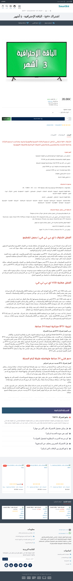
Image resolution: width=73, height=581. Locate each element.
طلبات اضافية (67, 110)
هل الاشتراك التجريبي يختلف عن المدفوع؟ (51, 443)
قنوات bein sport (50, 397)
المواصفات (61, 135)
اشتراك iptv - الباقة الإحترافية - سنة (13, 487)
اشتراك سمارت (22, 400)
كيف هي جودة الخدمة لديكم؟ (57, 433)
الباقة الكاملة (67, 502)
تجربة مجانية (7, 400)
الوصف (69, 135)
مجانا (14, 400)
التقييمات (53, 135)
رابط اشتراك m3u (39, 397)
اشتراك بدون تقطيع (27, 397)
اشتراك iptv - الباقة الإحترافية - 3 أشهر (59, 487)
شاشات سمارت (33, 400)
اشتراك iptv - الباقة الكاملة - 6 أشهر (33, 507)
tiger (45, 400)
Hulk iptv (50, 101)
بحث (46, 11)
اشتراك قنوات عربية (65, 400)
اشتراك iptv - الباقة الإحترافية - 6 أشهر (36, 487)
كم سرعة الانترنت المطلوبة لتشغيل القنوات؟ (50, 438)
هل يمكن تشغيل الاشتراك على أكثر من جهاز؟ (50, 428)
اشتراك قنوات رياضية (13, 397)
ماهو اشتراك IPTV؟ (60, 417)
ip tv (56, 400)
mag (40, 400)
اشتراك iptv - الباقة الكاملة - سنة (56, 507)
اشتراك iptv (61, 397)
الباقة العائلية (57, 502)
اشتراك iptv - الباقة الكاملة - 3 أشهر (10, 507)
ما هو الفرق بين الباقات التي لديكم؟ (54, 448)
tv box (50, 400)
